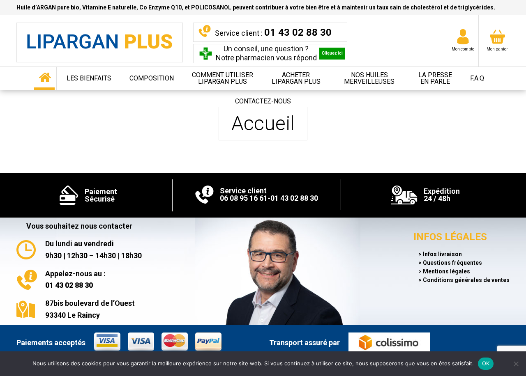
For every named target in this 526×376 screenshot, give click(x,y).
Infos (442, 254)
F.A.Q (477, 78)
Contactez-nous (263, 101)
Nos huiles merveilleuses (369, 78)
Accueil (45, 78)
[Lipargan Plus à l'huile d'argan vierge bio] (99, 42)
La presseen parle (435, 78)
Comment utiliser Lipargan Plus (222, 78)
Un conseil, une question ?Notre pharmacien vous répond (279, 53)
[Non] (516, 364)
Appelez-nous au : (75, 279)
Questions (452, 263)
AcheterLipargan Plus (296, 78)
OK (486, 363)
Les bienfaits (89, 78)
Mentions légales (446, 271)
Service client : (273, 32)
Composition (151, 78)
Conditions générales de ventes (466, 280)
